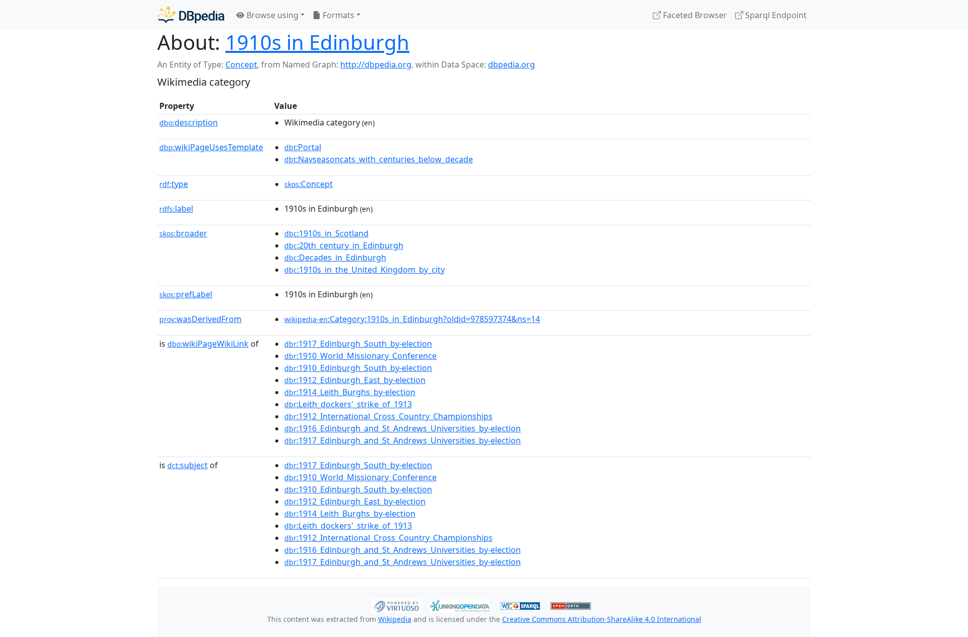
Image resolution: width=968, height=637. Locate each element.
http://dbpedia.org (375, 64)
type (173, 183)
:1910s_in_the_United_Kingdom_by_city (364, 269)
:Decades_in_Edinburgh (335, 257)
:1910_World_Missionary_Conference (360, 355)
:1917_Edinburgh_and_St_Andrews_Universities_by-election (402, 440)
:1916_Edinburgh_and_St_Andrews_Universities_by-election (402, 428)
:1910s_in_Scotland (326, 233)
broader (183, 233)
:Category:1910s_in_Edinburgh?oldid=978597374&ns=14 (412, 319)
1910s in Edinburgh (317, 42)
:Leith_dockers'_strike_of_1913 (348, 404)
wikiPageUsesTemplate (211, 147)
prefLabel (185, 294)
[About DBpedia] (190, 15)
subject (187, 465)
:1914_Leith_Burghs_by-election (349, 392)
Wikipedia (394, 619)
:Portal (302, 147)
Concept (241, 64)
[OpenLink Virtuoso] (396, 604)
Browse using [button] (271, 15)
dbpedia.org (511, 64)
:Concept (308, 183)
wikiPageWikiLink (208, 343)
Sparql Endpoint (775, 15)
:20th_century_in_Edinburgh (343, 245)
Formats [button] (337, 15)
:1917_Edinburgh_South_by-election (358, 343)
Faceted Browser (694, 15)
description (188, 122)
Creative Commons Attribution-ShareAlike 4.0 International (601, 619)
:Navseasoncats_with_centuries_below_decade (378, 159)
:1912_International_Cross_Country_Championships (388, 416)
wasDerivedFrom (200, 319)
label (176, 208)
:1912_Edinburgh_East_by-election (355, 380)
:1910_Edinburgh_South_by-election (358, 367)
